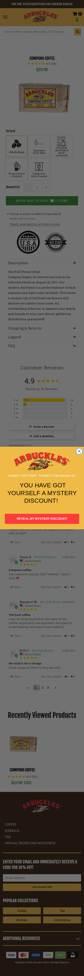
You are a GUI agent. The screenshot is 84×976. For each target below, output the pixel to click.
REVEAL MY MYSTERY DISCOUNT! (42, 518)
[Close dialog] (79, 451)
